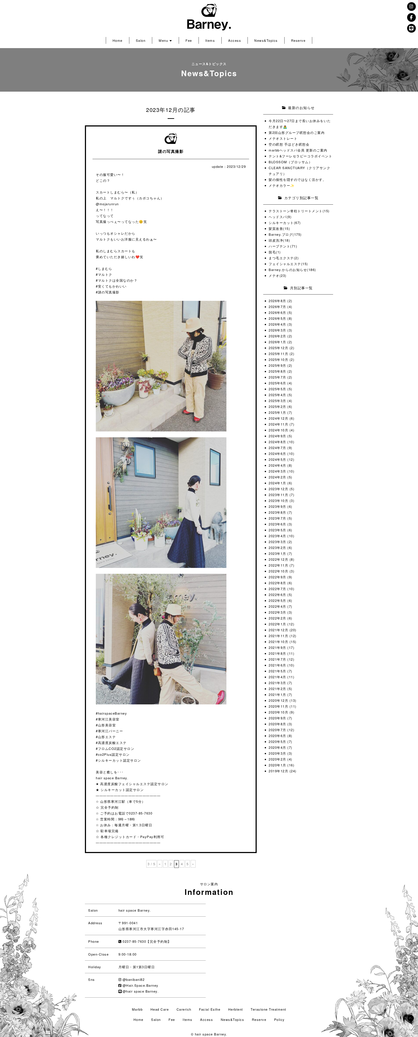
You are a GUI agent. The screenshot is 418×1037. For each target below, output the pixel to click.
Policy (279, 1019)
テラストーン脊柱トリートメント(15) (299, 211)
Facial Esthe (209, 1009)
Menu (163, 40)
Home (118, 40)
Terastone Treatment (268, 1009)
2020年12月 (278, 700)
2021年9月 (277, 647)
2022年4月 (277, 606)
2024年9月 (277, 436)
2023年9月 (277, 506)
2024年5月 (277, 459)
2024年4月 (277, 465)
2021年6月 (277, 665)
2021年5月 (277, 671)
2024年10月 (278, 430)
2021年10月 (278, 641)
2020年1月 (277, 765)
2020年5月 (277, 741)
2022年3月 (277, 612)
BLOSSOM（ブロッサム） (290, 162)
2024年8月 (277, 441)
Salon (141, 40)
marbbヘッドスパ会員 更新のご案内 (298, 150)
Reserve (298, 40)
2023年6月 (277, 524)
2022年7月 (277, 588)
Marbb (137, 1009)
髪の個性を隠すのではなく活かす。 (297, 179)
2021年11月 (278, 635)
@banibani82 (134, 979)
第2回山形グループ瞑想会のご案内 (297, 132)
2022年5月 (277, 600)
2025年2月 (277, 406)
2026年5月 (277, 318)
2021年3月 (277, 682)
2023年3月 (277, 541)
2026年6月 (277, 312)
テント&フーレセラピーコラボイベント (300, 156)
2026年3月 (277, 330)
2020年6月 (277, 735)
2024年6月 (277, 453)
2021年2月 (277, 688)
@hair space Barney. (140, 991)
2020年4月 (277, 747)
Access (234, 40)
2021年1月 (277, 694)
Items (210, 40)
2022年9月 (277, 577)
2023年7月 (277, 518)
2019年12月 (278, 771)
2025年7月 (277, 377)
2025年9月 (277, 365)
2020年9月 (277, 718)
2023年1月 (277, 553)
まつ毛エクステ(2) (284, 258)
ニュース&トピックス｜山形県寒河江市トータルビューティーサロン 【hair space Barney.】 (209, 16)
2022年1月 (277, 624)
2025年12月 (278, 347)
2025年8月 (277, 371)
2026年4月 (277, 324)
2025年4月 (277, 394)
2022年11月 (278, 565)
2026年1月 (277, 342)
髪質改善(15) (279, 228)
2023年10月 (278, 500)
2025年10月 (278, 359)
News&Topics (266, 40)
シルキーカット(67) (285, 222)
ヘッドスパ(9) (280, 216)
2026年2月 (277, 336)
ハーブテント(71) (283, 246)
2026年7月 (277, 306)
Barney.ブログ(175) (285, 234)
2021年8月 (277, 653)
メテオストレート (283, 138)
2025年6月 (277, 383)
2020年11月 (278, 706)
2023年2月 (277, 547)
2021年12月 (278, 630)
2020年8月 (277, 724)
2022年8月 (277, 583)
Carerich (184, 1009)
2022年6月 (277, 594)
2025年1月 (277, 412)
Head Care (159, 1009)
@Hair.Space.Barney (140, 985)
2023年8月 (277, 512)
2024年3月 (277, 471)
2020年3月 (277, 753)
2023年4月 (277, 536)
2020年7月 (277, 729)
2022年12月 (278, 559)
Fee (188, 40)
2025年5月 (277, 389)
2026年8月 (277, 300)
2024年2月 (277, 477)
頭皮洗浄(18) (279, 240)
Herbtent (235, 1009)
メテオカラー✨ (282, 185)
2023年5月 (277, 530)
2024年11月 (278, 424)
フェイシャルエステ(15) (288, 263)
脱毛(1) (275, 252)
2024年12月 (278, 418)
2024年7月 (277, 447)
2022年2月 (277, 618)
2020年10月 (278, 712)
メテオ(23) (278, 275)
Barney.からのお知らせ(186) (292, 269)
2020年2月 (277, 759)
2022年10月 (278, 571)
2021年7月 (277, 659)
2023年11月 (278, 494)
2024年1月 (277, 483)
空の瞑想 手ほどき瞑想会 (289, 144)
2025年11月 (278, 353)
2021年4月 (277, 677)
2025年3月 (277, 400)
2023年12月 (278, 489)
